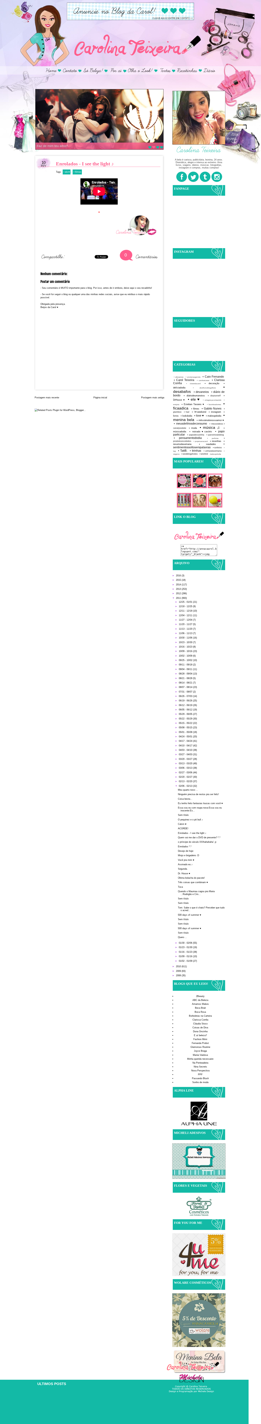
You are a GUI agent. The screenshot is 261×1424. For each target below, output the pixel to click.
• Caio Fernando (213, 376)
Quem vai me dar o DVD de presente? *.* (199, 837)
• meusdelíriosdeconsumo (190, 423)
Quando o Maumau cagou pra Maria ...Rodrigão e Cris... (196, 892)
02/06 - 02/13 (186, 786)
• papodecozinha (195, 435)
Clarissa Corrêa (200, 1019)
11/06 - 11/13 (186, 633)
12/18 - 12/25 (186, 606)
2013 (179, 589)
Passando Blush (200, 1078)
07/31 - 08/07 (186, 691)
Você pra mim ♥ (186, 860)
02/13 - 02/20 (186, 781)
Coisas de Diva (200, 1027)
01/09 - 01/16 (186, 956)
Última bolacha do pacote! (191, 878)
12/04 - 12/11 (186, 615)
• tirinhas (195, 450)
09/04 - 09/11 (186, 669)
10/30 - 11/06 (186, 637)
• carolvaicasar (203, 380)
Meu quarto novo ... (188, 790)
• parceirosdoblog (215, 435)
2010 (179, 966)
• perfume (213, 438)
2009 (179, 971)
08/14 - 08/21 (186, 682)
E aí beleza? (200, 1035)
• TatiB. (182, 450)
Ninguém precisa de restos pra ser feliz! (198, 794)
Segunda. (183, 869)
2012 (179, 593)
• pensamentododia (188, 437)
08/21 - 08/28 (186, 678)
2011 (179, 598)
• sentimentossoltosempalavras (199, 445)
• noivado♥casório (200, 431)
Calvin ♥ (182, 824)
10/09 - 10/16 (186, 651)
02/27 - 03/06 (186, 772)
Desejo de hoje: (186, 851)
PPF (200, 1074)
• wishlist (204, 454)
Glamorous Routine (200, 1047)
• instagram (215, 412)
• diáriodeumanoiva (194, 395)
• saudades (207, 444)
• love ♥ (199, 415)
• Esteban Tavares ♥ (193, 404)
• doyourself (214, 395)
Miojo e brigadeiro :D (188, 855)
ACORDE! (183, 828)
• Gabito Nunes (211, 408)
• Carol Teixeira (184, 380)
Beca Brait (200, 1008)
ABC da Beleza (200, 1000)
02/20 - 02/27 (186, 777)
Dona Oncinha (200, 1031)
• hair (186, 412)
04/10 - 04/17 (186, 745)
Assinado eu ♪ (185, 864)
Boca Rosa (200, 1012)
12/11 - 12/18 (186, 610)
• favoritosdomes (214, 404)
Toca (180, 887)
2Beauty (200, 996)
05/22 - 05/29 (186, 718)
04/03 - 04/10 (186, 750)
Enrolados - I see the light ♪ (192, 833)
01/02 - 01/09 (186, 961)
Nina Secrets (200, 1066)
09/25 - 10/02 (186, 660)
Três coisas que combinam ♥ (193, 882)
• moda (193, 428)
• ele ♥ (66, 171)
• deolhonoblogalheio (204, 388)
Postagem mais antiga (152, 397)
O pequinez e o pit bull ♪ (190, 819)
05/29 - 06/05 (186, 714)
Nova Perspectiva (200, 1070)
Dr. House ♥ (184, 873)
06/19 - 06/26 (186, 700)
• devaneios (201, 391)
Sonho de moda (200, 1082)
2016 (179, 575)
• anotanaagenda (193, 377)
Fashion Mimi (200, 1039)
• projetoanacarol (201, 441)
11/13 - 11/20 (186, 629)
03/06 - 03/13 (186, 768)
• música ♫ (210, 427)
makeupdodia (215, 454)
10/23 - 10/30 (186, 642)
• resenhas (215, 441)
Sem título (183, 815)
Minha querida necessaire (200, 1059)
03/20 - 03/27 (186, 759)
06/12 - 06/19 (186, 705)
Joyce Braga (200, 1051)
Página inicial (100, 397)
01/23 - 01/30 (186, 947)
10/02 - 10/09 (186, 655)
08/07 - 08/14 (186, 687)
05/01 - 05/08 (186, 732)
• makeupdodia (213, 415)
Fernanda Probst (200, 1043)
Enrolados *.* (184, 846)
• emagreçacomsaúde (212, 400)
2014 (179, 584)
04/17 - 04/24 (186, 741)
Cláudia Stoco (200, 1023)
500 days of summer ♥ (189, 915)
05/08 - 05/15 (186, 727)
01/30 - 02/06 (186, 943)
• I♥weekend (199, 412)
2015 (179, 580)
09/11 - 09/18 (186, 664)
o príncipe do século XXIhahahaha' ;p (197, 842)
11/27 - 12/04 (186, 619)
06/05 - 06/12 (186, 709)
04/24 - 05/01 (186, 736)
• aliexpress (178, 377)
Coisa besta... (185, 799)
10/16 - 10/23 (186, 646)
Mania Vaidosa (200, 1055)
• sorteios (217, 447)
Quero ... (182, 937)
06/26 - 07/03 (186, 696)
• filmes (77, 171)
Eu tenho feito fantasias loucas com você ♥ (200, 803)
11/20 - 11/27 (186, 624)
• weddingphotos (189, 454)
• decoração (212, 383)
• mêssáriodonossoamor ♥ (210, 420)
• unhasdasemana (213, 451)
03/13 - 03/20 (186, 763)
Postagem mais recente (47, 397)
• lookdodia (186, 415)
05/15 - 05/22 (186, 723)
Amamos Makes (200, 1004)
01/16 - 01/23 (186, 952)
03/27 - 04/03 (186, 754)
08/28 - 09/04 (186, 673)
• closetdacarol (193, 384)
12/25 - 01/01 (186, 602)
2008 (179, 975)
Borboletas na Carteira (200, 1016)
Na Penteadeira (200, 1062)
